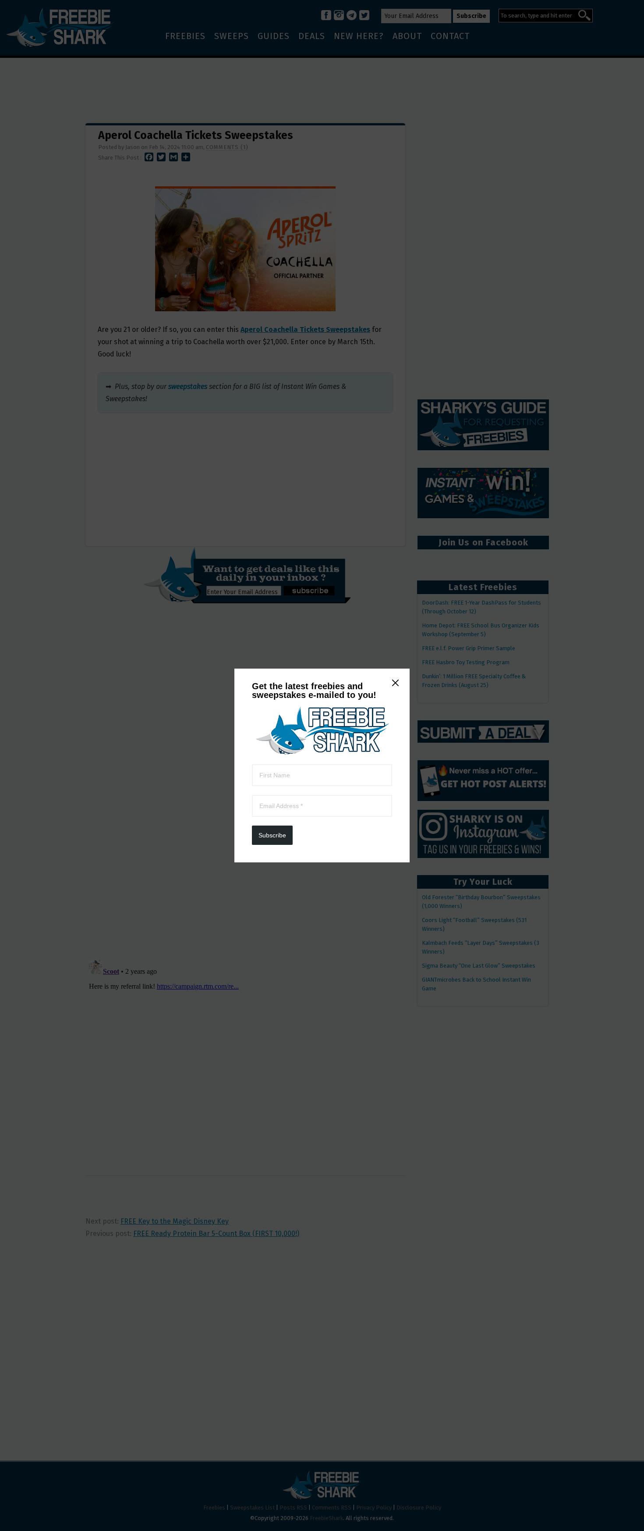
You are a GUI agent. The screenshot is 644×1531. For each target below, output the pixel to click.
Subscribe (272, 835)
